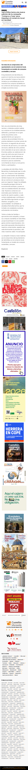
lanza (3, 258)
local (6, 258)
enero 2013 (10, 756)
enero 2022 (22, 706)
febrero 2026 (16, 684)
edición (17, 256)
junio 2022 (16, 704)
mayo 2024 (22, 693)
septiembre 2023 (5, 698)
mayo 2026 (21, 682)
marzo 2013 (21, 755)
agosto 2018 (4, 726)
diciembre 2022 (18, 701)
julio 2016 (10, 737)
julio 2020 (10, 715)
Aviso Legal (17, 767)
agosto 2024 (4, 693)
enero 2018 (22, 728)
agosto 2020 (4, 715)
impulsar (22, 256)
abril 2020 (3, 717)
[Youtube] (15, 630)
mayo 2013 (9, 755)
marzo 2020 (9, 717)
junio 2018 (16, 726)
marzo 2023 (21, 700)
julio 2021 (18, 709)
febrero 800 (18, 758)
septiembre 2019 (4, 720)
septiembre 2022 (20, 703)
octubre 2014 (12, 747)
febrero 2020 (16, 717)
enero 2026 (22, 684)
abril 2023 (16, 700)
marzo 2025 (21, 689)
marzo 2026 (9, 684)
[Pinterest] (9, 261)
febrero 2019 (4, 723)
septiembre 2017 (4, 731)
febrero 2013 (4, 756)
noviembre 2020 (4, 714)
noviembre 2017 (12, 730)
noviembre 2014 (4, 747)
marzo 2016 (9, 739)
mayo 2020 (22, 715)
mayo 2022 (21, 704)
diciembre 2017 (4, 730)
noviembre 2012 (4, 758)
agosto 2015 (12, 742)
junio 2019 (3, 722)
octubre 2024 (12, 692)
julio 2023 (19, 698)
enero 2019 (10, 723)
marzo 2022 (9, 706)
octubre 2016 (12, 736)
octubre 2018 (12, 725)
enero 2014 (22, 750)
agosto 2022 (4, 704)
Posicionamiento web (21, 768)
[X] (6, 261)
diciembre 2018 (17, 723)
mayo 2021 (9, 711)
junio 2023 (3, 700)
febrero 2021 (4, 712)
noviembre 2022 (4, 703)
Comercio (13, 256)
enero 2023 (10, 701)
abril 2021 (15, 711)
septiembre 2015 (4, 742)
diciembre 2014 (17, 745)
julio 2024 (10, 693)
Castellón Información (8, 60)
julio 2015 (18, 742)
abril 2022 (3, 706)
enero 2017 (10, 734)
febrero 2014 (16, 750)
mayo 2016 (21, 737)
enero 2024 (23, 695)
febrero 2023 (4, 701)
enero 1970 (12, 758)
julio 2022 (10, 704)
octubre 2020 (12, 714)
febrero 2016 (16, 739)
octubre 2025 (20, 685)
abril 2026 (3, 684)
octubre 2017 (20, 730)
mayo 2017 (9, 733)
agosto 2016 (4, 737)
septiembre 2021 (4, 709)
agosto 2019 (12, 720)
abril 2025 (15, 689)
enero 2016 (22, 739)
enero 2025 (10, 690)
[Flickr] (18, 630)
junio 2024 (16, 693)
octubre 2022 (12, 703)
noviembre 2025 (12, 685)
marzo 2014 (9, 750)
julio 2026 (10, 682)
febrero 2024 (16, 695)
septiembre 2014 (20, 747)
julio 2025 (19, 687)
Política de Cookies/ (12, 768)
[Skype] (21, 630)
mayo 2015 (9, 744)
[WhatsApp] (13, 261)
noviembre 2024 (4, 692)
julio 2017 (18, 731)
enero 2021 (10, 712)
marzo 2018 (9, 728)
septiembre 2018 (20, 725)
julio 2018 (10, 726)
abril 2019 (15, 722)
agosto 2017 (12, 731)
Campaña (7, 256)
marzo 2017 (21, 733)
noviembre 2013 (12, 752)
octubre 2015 (20, 741)
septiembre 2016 (20, 736)
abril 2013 (15, 755)
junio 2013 (3, 755)
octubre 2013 (20, 752)
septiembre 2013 (5, 753)
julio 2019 (18, 720)
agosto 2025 (12, 687)
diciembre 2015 (4, 741)
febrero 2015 (4, 745)
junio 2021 (3, 711)
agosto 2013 (12, 753)
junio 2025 (3, 689)
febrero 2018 (16, 728)
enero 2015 (10, 745)
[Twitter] (9, 630)
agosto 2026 (4, 682)
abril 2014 (3, 750)
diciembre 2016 (17, 734)
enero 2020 (23, 717)
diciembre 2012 (17, 756)
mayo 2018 (21, 726)
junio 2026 (16, 682)
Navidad (10, 258)
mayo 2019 (9, 722)
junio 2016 (16, 737)
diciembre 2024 (17, 690)
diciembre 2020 (17, 712)
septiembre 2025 (5, 687)
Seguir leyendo (14, 51)
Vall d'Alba (4, 10)
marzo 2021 (21, 711)
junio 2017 (3, 733)
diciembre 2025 (4, 685)
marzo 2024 (9, 695)
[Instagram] (12, 630)
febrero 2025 (4, 690)
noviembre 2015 (12, 741)
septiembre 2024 (20, 692)
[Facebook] (2, 261)
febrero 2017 (4, 734)
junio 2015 (3, 744)
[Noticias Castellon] (7, 2)
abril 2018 (3, 728)
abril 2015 (15, 744)
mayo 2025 (9, 689)
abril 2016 (3, 739)
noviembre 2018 (4, 725)
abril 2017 (15, 733)
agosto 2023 (12, 698)
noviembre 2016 (4, 736)
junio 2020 (16, 715)
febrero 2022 (16, 706)
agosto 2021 (12, 709)
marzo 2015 (21, 744)
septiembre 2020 (20, 714)
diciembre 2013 (4, 752)
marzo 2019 (21, 722)
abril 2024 (3, 695)
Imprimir (5, 266)
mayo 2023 (9, 700)
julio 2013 (19, 753)
